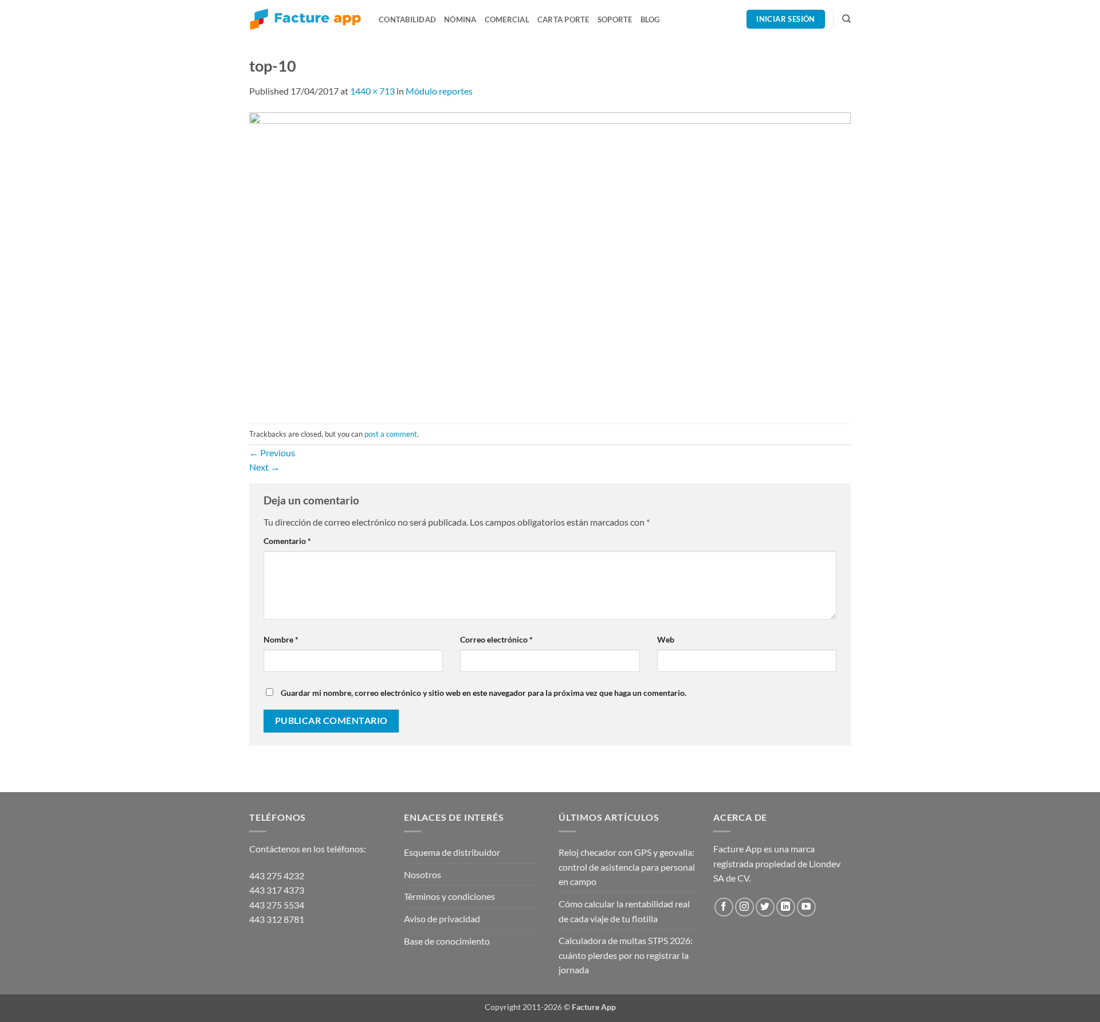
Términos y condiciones (449, 896)
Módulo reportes (439, 90)
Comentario (287, 541)
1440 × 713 (372, 90)
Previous (272, 452)
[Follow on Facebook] (723, 907)
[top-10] (550, 259)
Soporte (615, 19)
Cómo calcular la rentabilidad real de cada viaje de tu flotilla (624, 911)
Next (264, 466)
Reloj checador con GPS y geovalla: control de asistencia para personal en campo (627, 867)
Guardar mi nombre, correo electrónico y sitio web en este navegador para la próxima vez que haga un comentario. (483, 693)
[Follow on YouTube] (806, 907)
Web (665, 639)
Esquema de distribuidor (452, 852)
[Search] (846, 19)
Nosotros (422, 874)
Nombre (281, 639)
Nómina (460, 19)
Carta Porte (563, 19)
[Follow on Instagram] (744, 907)
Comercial (507, 19)
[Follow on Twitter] (765, 907)
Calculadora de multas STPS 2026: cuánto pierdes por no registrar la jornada (626, 955)
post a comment (390, 433)
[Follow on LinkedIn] (785, 907)
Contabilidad (407, 19)
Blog (650, 19)
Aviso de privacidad (442, 918)
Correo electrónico (496, 639)
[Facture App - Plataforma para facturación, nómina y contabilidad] (305, 19)
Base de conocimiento (447, 940)
